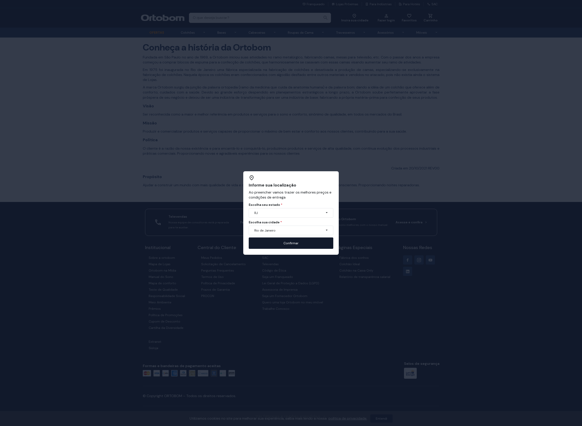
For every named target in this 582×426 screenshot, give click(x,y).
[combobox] (291, 213)
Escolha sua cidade (265, 222)
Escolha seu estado (265, 205)
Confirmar (291, 243)
